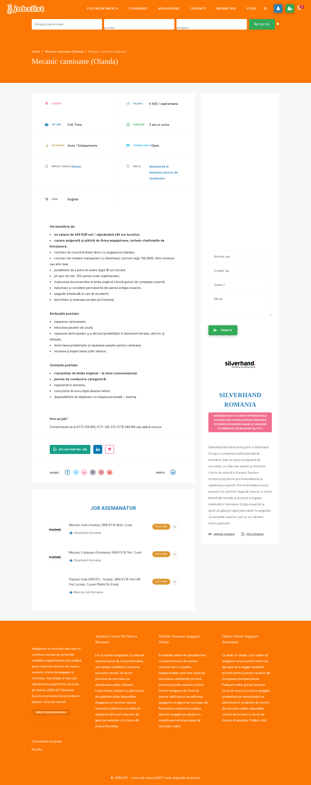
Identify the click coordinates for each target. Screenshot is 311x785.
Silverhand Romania (87, 533)
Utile (251, 8)
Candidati (138, 8)
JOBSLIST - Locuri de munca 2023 (138, 778)
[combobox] (109, 28)
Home (36, 51)
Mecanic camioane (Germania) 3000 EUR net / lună (105, 552)
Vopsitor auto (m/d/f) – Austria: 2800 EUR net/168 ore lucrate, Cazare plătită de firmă (104, 581)
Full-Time (161, 526)
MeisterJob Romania (88, 592)
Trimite (226, 330)
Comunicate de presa (47, 741)
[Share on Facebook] (68, 472)
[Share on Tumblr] (93, 472)
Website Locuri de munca (51, 712)
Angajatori (168, 8)
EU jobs (37, 749)
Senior (76, 166)
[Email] (110, 472)
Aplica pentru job (73, 449)
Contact (198, 8)
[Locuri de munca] (26, 8)
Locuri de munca (102, 8)
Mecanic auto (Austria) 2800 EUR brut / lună (100, 525)
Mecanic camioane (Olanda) (64, 51)
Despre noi (226, 8)
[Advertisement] (240, 170)
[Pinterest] (102, 472)
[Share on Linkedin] (85, 472)
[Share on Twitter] (76, 472)
